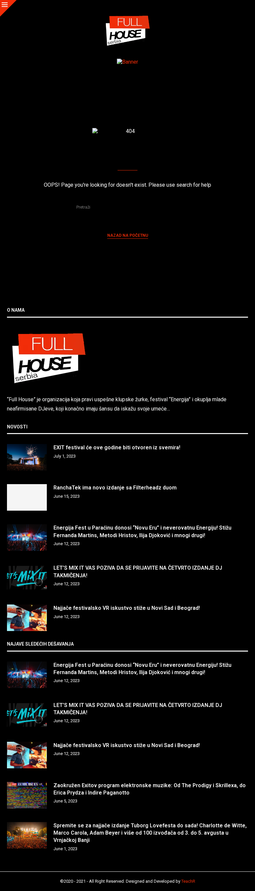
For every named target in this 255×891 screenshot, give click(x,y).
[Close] (8, 8)
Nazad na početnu (127, 235)
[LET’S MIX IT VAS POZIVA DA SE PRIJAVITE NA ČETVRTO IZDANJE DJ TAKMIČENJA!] (27, 577)
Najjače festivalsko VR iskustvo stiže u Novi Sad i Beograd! (126, 608)
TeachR (188, 881)
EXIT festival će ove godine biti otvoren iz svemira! (116, 447)
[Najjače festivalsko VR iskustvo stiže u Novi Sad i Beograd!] (27, 618)
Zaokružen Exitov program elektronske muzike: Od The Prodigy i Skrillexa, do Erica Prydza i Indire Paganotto (149, 789)
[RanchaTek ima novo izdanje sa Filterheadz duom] (27, 497)
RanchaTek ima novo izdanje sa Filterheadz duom (115, 487)
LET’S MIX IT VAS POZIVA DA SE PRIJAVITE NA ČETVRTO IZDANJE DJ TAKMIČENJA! (137, 571)
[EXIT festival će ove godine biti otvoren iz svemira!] (27, 457)
